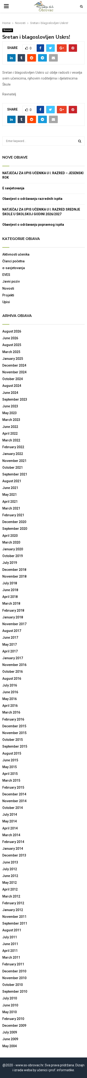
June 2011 (10, 944)
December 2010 (14, 971)
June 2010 (10, 1005)
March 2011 (11, 957)
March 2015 (11, 780)
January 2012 (12, 910)
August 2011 (11, 930)
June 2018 (10, 590)
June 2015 (10, 760)
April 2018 (10, 597)
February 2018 (13, 610)
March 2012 (11, 896)
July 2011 (9, 937)
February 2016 (13, 719)
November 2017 (14, 624)
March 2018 (11, 603)
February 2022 (13, 447)
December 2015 (14, 726)
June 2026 (10, 338)
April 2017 (10, 651)
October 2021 (12, 467)
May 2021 (9, 494)
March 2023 (11, 420)
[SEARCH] (80, 141)
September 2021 (14, 474)
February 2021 (13, 515)
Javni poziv (11, 281)
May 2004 (9, 1046)
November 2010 (14, 978)
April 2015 (10, 774)
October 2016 (12, 671)
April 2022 (10, 433)
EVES (6, 275)
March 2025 (11, 352)
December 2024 (14, 365)
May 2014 (9, 821)
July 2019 (9, 563)
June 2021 (10, 488)
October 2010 (12, 985)
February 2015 (13, 787)
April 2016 (10, 705)
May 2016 (9, 699)
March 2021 (11, 508)
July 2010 (9, 998)
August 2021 (11, 481)
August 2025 (11, 345)
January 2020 (12, 549)
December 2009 (14, 1025)
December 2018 (14, 570)
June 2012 (10, 876)
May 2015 (9, 767)
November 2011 (14, 917)
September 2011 (14, 923)
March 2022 (11, 440)
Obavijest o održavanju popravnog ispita (33, 224)
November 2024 (14, 372)
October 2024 (12, 379)
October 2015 (12, 740)
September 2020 (14, 528)
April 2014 (10, 828)
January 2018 (12, 617)
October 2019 (12, 556)
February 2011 (13, 964)
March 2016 (11, 712)
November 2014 (14, 801)
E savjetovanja (13, 188)
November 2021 (14, 461)
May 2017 (9, 644)
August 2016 (11, 678)
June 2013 (10, 862)
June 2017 (10, 637)
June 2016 (10, 692)
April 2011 (10, 951)
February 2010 (13, 1019)
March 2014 (11, 835)
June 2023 (10, 406)
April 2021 (10, 501)
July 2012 (9, 869)
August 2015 (11, 753)
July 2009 (9, 1032)
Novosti (7, 30)
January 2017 (12, 658)
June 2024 (10, 393)
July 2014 (9, 814)
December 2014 (14, 794)
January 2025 (12, 358)
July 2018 (9, 583)
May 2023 (9, 413)
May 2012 (9, 882)
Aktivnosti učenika (15, 254)
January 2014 (12, 848)
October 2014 (12, 808)
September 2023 (14, 399)
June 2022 (10, 427)
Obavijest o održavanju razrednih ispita (32, 199)
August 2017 (11, 631)
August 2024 (11, 386)
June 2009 (10, 1039)
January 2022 (12, 454)
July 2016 (9, 685)
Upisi (6, 302)
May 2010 (9, 1012)
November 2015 (14, 733)
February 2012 (13, 903)
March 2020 (11, 542)
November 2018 (14, 576)
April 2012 (10, 889)
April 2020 (10, 535)
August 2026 (11, 331)
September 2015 (14, 746)
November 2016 (14, 665)
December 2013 (14, 855)
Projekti (8, 295)
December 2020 (14, 522)
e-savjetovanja (13, 268)
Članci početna (13, 261)
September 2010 (14, 991)
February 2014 (13, 842)
